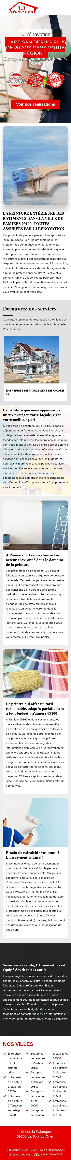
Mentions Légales (19, 1154)
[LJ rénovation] (23, 7)
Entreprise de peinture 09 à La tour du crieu (15, 1063)
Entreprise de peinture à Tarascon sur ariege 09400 (15, 1105)
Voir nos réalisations (35, 104)
